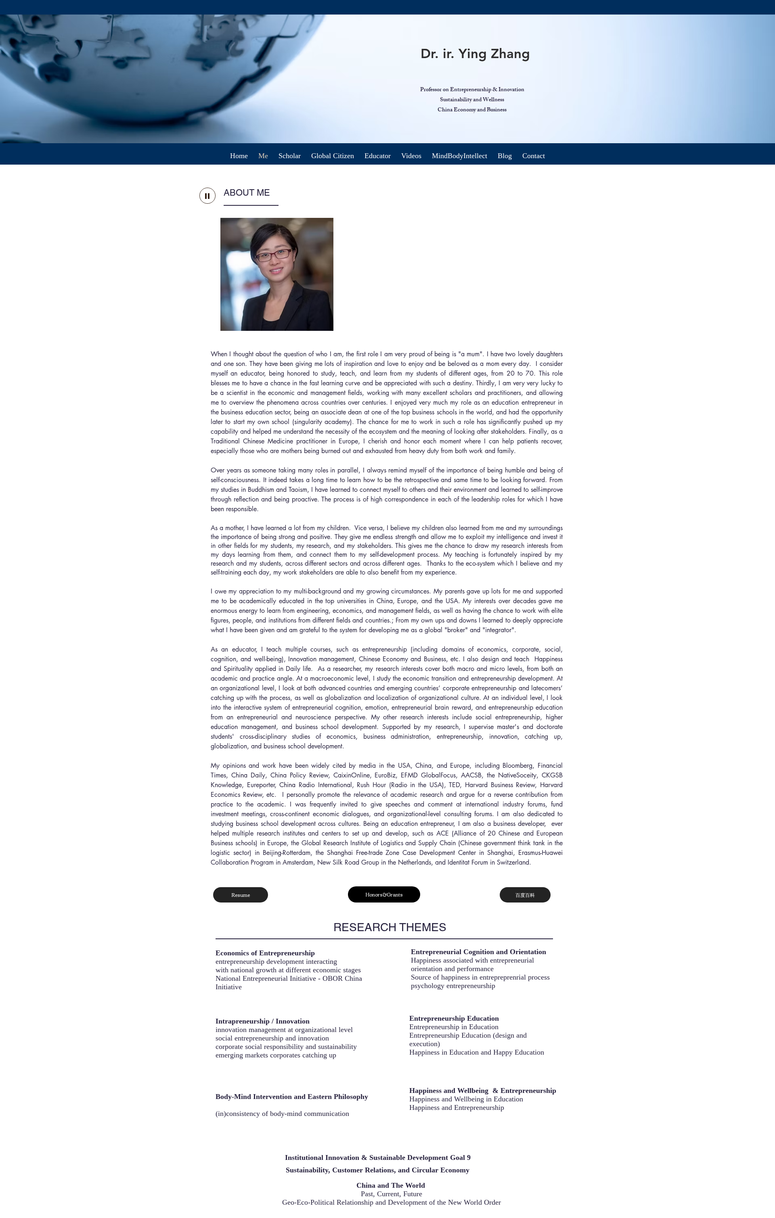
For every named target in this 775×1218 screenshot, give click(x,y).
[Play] (207, 195)
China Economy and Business (472, 110)
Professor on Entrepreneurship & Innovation (472, 90)
